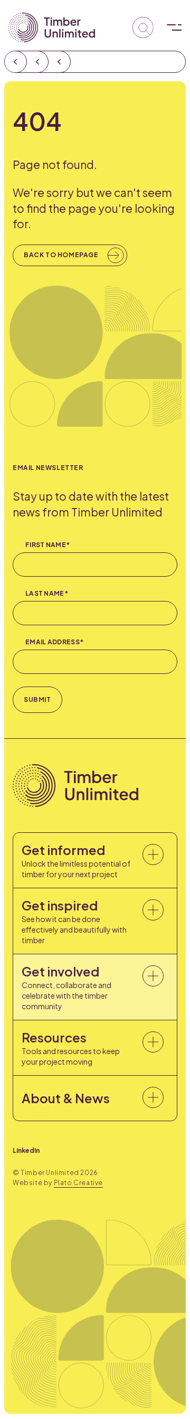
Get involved (66, 987)
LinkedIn (26, 1150)
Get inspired (74, 921)
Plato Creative (78, 1183)
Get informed (76, 860)
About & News (66, 1098)
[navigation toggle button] (171, 27)
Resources (71, 1047)
